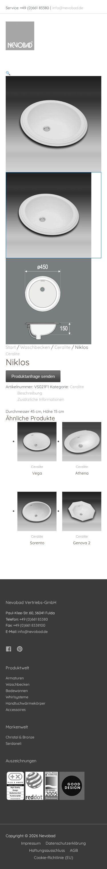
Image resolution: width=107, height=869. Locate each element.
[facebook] (11, 649)
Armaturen (15, 678)
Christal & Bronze (20, 737)
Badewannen (17, 690)
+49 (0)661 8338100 (29, 625)
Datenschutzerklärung (66, 843)
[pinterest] (20, 649)
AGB (74, 850)
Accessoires (16, 709)
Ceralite (62, 347)
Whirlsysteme (17, 697)
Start (11, 347)
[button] (53, 73)
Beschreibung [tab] (29, 392)
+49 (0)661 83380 (33, 619)
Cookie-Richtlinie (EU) (53, 857)
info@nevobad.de (67, 7)
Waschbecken (35, 347)
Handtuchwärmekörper (25, 703)
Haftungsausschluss (47, 850)
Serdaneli (13, 743)
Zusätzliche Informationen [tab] (40, 399)
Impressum (31, 843)
